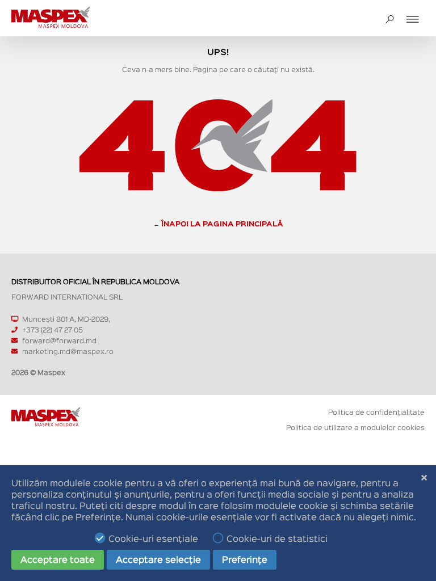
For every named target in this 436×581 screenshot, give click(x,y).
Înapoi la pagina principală (222, 223)
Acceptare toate (57, 559)
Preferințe (244, 559)
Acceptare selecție (158, 559)
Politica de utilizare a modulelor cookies (355, 427)
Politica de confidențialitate (376, 411)
